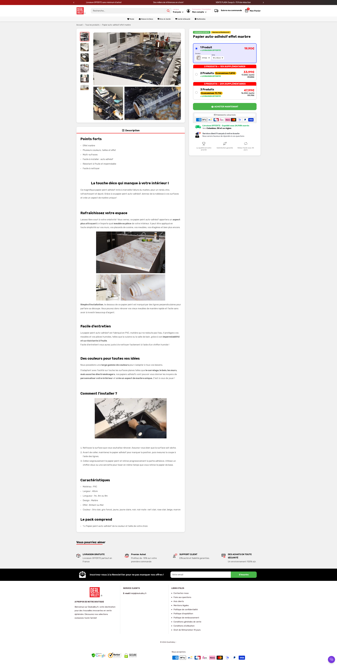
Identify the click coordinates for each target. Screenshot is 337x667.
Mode (131, 19)
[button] (225, 53)
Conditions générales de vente (187, 622)
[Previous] (73, 2)
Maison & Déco (147, 19)
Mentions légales (181, 605)
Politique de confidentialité (186, 609)
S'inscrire (244, 574)
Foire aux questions (182, 597)
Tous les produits (92, 25)
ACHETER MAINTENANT (226, 106)
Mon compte (198, 12)
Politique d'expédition (183, 613)
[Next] (263, 2)
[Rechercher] (168, 11)
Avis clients (179, 601)
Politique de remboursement (186, 617)
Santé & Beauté (183, 19)
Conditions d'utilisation (184, 626)
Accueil (79, 25)
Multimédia (200, 19)
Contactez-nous (181, 593)
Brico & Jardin (165, 19)
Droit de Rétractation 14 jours (187, 630)
